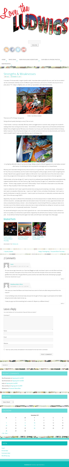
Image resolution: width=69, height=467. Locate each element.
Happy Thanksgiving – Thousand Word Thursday (51, 251)
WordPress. (41, 465)
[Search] (65, 366)
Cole (7, 76)
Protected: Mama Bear (15, 388)
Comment (7, 315)
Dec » (6, 433)
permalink (15, 244)
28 (6, 431)
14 (6, 425)
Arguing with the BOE (18, 378)
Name (5, 331)
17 (34, 425)
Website (6, 343)
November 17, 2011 (16, 76)
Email (5, 337)
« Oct (3, 433)
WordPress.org (6, 456)
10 (34, 423)
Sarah (11, 264)
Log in (3, 448)
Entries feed (5, 450)
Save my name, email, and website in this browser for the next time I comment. (27, 349)
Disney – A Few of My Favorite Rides (38, 238)
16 (25, 425)
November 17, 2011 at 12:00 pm (19, 286)
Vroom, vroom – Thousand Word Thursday (8, 239)
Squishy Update (8, 251)
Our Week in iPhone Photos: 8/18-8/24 (23, 238)
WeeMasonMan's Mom (16, 284)
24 (34, 428)
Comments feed (6, 453)
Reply (62, 279)
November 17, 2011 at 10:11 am (19, 266)
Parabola (34, 465)
